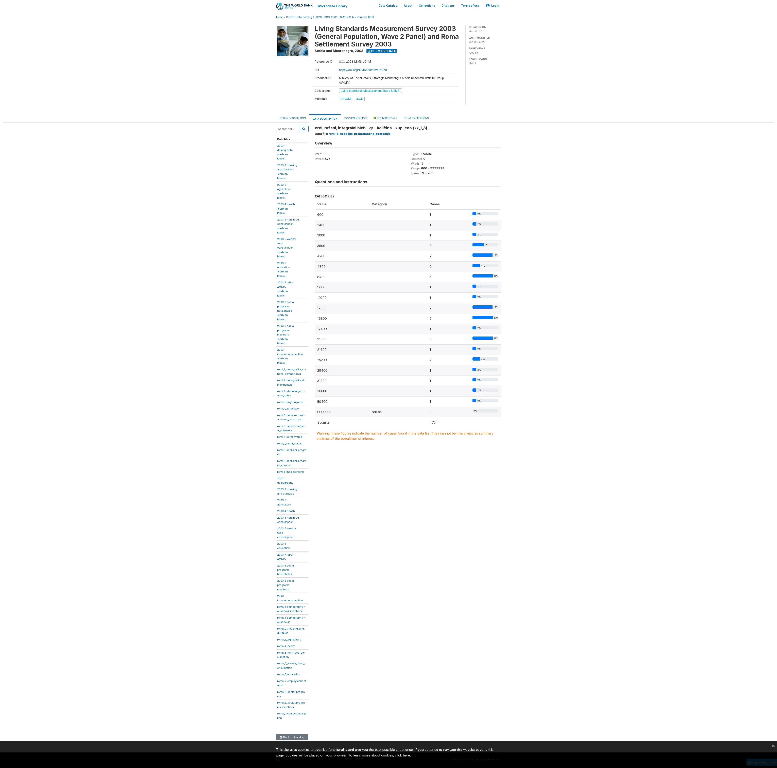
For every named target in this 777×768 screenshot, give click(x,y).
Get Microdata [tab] (386, 118)
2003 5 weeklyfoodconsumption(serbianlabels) (286, 247)
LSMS (318, 17)
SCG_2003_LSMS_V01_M (339, 17)
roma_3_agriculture (289, 639)
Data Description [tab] (325, 118)
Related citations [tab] (416, 118)
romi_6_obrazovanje (289, 436)
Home (279, 17)
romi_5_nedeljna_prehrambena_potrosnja (360, 133)
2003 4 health (286, 511)
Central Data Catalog (299, 17)
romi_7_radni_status (289, 443)
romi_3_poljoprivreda (290, 402)
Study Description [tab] (293, 118)
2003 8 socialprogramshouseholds (285, 570)
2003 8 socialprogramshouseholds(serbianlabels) (285, 310)
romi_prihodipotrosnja (291, 471)
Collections (427, 5)
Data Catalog (388, 5)
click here (402, 755)
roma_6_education (288, 674)
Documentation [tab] (355, 118)
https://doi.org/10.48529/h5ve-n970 (363, 70)
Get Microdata (383, 51)
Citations (448, 5)
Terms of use (470, 5)
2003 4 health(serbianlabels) (286, 208)
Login (495, 5)
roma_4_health (286, 646)
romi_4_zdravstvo (288, 408)
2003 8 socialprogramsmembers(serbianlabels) (285, 334)
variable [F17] (365, 17)
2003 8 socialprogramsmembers (285, 585)
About (408, 5)
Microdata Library (332, 6)
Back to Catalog (293, 737)
